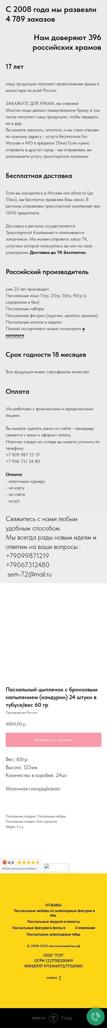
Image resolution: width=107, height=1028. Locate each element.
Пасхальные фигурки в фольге (39, 928)
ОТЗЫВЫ (53, 905)
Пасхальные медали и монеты (53, 922)
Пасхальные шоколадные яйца (53, 934)
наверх (51, 977)
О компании (85, 928)
